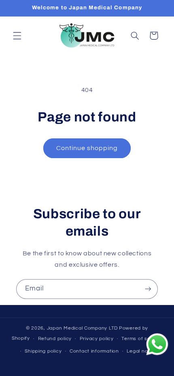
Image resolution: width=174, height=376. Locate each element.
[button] (17, 35)
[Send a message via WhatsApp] (157, 344)
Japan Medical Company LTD (82, 328)
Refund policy (55, 338)
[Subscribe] (148, 289)
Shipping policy (43, 351)
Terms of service (141, 338)
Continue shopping (87, 148)
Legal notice (142, 351)
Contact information (94, 351)
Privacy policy (97, 338)
